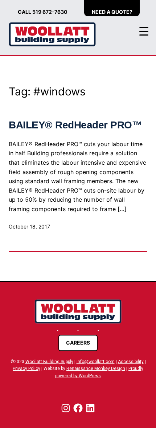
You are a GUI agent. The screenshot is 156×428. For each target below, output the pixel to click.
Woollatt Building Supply (49, 361)
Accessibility (131, 361)
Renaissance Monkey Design (95, 368)
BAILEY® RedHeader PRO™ (75, 125)
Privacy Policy (26, 368)
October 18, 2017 (29, 226)
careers (78, 342)
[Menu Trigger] (143, 31)
